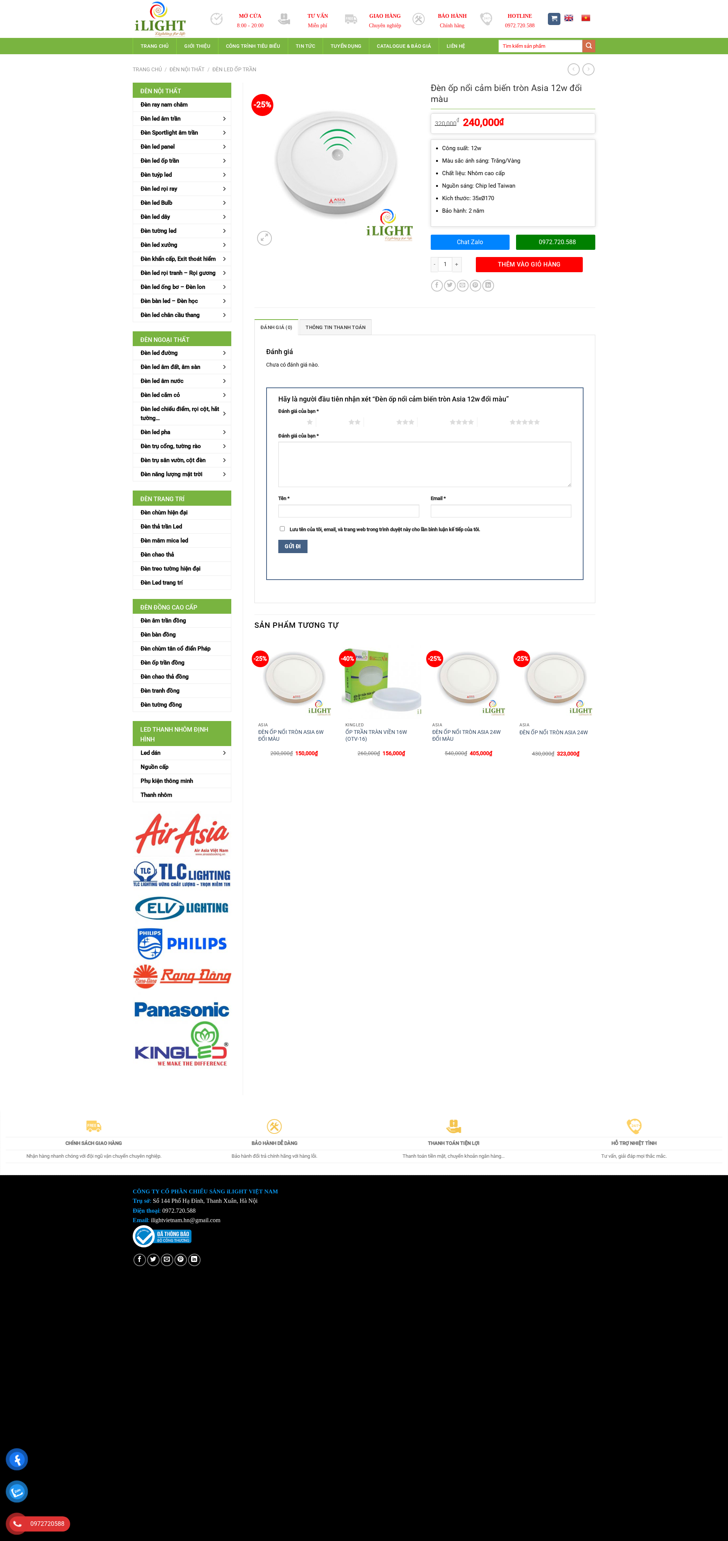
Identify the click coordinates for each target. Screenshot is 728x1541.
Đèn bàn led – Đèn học (169, 301)
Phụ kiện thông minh (167, 781)
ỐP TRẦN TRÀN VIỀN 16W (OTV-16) (376, 736)
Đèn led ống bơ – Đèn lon (173, 287)
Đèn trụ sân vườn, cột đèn (173, 460)
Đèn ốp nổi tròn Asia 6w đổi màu (290, 736)
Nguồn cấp (154, 766)
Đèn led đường (159, 353)
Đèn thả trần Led (161, 526)
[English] (568, 17)
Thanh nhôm (156, 795)
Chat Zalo (470, 242)
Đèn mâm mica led (164, 540)
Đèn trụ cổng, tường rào (171, 446)
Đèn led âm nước (162, 381)
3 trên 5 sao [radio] (380, 422)
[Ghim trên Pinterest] (476, 286)
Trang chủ (155, 46)
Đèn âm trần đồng (163, 620)
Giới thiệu (197, 46)
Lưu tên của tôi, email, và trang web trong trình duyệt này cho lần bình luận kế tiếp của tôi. (385, 529)
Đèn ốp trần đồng (163, 662)
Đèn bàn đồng (158, 634)
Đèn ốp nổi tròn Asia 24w (553, 732)
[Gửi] (588, 46)
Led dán (150, 752)
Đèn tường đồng (161, 704)
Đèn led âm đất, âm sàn (170, 367)
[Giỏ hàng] (554, 19)
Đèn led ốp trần (234, 69)
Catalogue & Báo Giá (404, 46)
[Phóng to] (264, 238)
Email (438, 498)
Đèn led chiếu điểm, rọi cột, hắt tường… (180, 414)
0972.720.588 (557, 242)
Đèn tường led (158, 230)
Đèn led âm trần (160, 118)
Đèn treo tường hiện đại (171, 568)
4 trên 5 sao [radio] (433, 422)
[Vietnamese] (585, 17)
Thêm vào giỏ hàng (529, 264)
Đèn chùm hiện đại (164, 512)
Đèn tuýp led (156, 174)
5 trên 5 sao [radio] (493, 422)
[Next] (595, 704)
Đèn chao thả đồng (165, 676)
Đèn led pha (155, 432)
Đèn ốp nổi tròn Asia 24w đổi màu (466, 736)
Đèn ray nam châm (164, 104)
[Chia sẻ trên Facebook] (437, 286)
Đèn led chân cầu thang (170, 315)
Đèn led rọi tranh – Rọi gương (178, 273)
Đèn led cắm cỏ (160, 395)
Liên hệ (456, 46)
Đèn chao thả (157, 554)
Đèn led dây (155, 216)
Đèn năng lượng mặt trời (171, 474)
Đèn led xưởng (159, 244)
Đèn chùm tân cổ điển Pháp (175, 648)
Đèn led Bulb (156, 202)
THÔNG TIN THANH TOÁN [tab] (336, 327)
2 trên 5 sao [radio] (332, 422)
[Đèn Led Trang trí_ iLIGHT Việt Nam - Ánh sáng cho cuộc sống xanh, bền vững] (166, 19)
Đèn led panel (158, 146)
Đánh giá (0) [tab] (276, 327)
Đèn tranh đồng (160, 690)
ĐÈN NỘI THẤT (186, 69)
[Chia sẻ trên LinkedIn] (488, 286)
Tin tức (305, 46)
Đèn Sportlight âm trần (169, 132)
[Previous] (254, 704)
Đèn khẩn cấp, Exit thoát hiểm (178, 259)
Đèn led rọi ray (159, 188)
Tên (284, 498)
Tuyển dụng (346, 46)
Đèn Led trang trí (162, 582)
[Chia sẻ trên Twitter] (450, 286)
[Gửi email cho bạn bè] (463, 286)
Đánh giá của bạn (298, 411)
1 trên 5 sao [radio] (291, 422)
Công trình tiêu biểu (253, 46)
